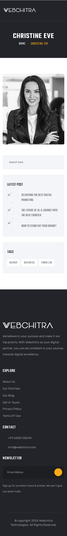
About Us (9, 381)
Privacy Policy (12, 409)
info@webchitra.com (22, 447)
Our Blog (8, 395)
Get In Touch (11, 402)
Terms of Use (12, 416)
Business (29, 262)
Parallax (46, 262)
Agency (13, 262)
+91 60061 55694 (19, 438)
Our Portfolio (11, 388)
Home (22, 43)
